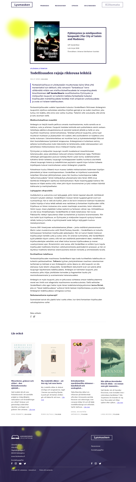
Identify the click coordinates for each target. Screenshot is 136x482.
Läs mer (32, 409)
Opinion (75, 6)
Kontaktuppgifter (17, 460)
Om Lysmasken (90, 6)
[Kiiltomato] (112, 7)
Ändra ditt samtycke (46, 470)
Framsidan (44, 6)
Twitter (34, 316)
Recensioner (60, 6)
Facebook (31, 316)
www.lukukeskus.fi (18, 456)
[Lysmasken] (21, 7)
